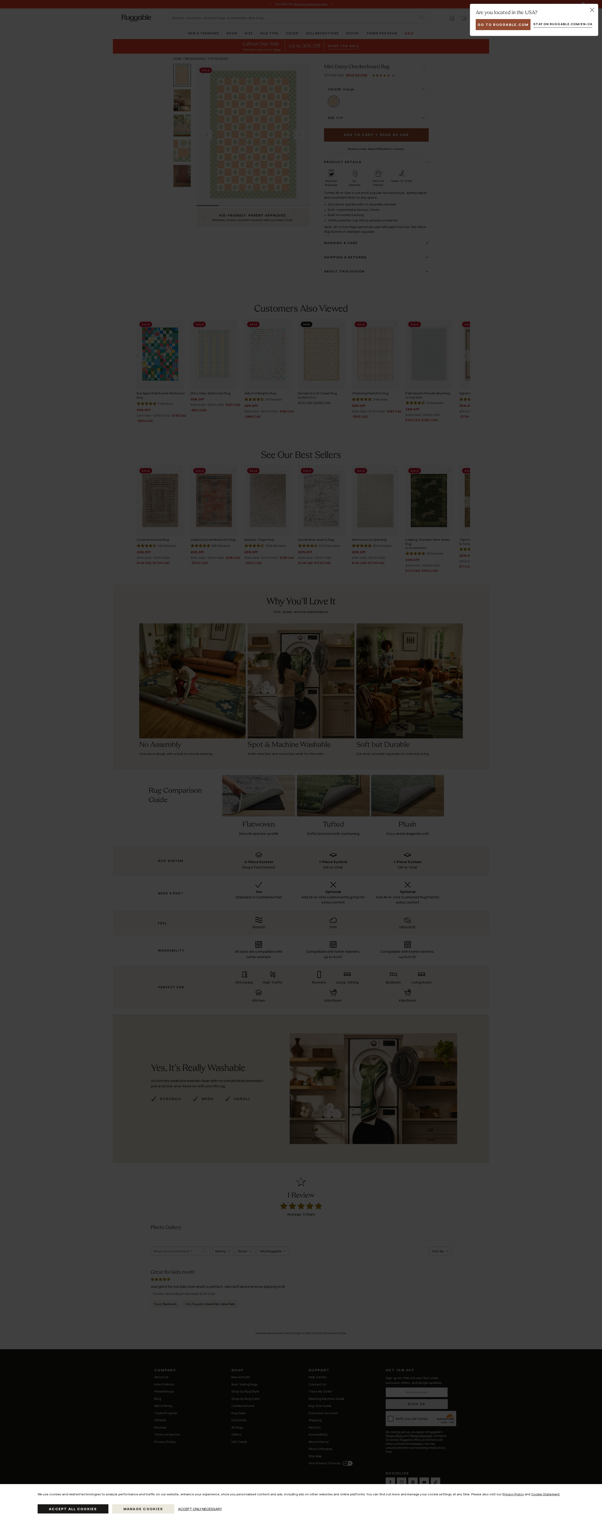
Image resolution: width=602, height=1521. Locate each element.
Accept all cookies (73, 1508)
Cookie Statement (545, 1494)
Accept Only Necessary (200, 1509)
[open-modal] (592, 10)
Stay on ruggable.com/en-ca (562, 24)
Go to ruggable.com (503, 24)
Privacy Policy (513, 1494)
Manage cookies (143, 1508)
